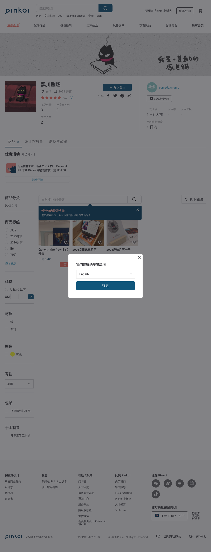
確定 (105, 285)
